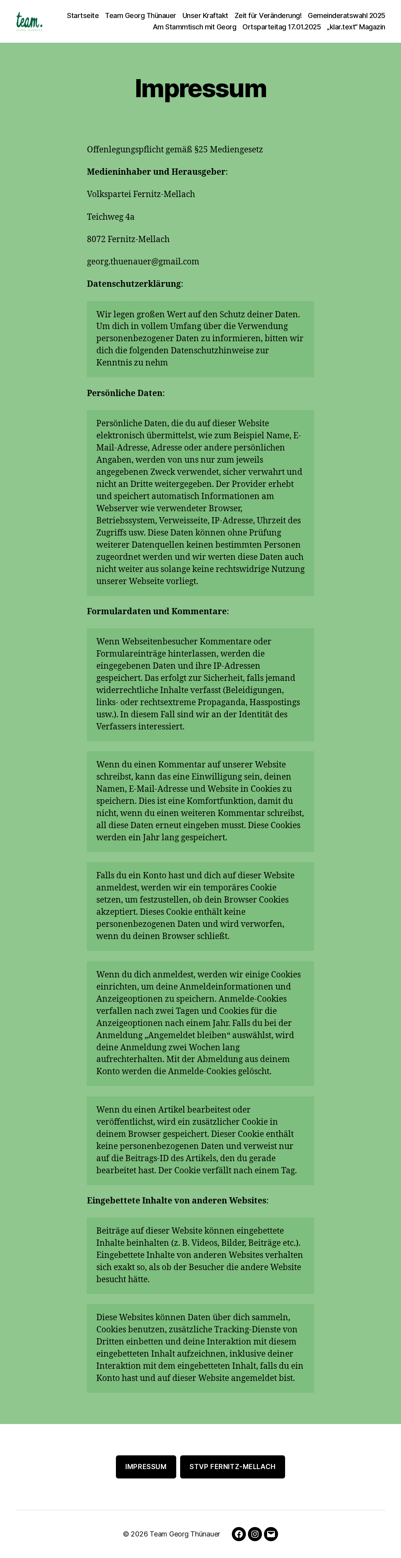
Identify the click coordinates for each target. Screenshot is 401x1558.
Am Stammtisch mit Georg (195, 27)
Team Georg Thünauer (140, 15)
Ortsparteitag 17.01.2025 (281, 27)
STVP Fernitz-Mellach (232, 1467)
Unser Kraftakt (205, 15)
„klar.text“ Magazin (356, 27)
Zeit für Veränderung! (268, 15)
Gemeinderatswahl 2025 (346, 15)
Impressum (145, 1467)
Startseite (83, 15)
